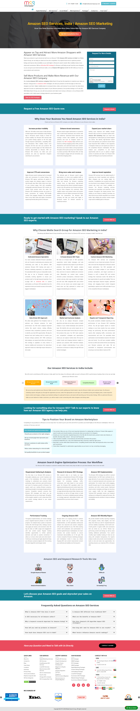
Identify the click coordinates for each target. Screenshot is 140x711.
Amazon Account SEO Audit (51, 382)
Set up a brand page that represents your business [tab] (36, 438)
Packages (85, 11)
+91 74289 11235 (101, 681)
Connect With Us (109, 220)
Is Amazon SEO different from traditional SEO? (89, 612)
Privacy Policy (27, 671)
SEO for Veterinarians (45, 672)
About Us (26, 659)
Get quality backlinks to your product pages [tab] (37, 452)
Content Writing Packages (77, 669)
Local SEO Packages (76, 673)
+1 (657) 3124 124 (101, 664)
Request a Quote (109, 3)
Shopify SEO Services (60, 659)
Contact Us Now (107, 645)
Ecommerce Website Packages (79, 680)
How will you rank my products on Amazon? (40, 627)
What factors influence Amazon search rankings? (90, 632)
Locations (26, 667)
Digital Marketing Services (46, 659)
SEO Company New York (46, 679)
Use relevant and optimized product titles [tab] (36, 430)
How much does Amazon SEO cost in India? (40, 632)
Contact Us (94, 11)
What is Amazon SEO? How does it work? (40, 612)
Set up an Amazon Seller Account (33, 382)
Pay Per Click (43, 674)
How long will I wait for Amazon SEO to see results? (92, 627)
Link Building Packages (77, 671)
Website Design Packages (77, 678)
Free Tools (103, 11)
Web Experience (75, 11)
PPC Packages (75, 663)
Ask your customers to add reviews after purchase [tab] (36, 444)
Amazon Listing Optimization (107, 382)
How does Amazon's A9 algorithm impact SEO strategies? (89, 622)
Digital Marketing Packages (78, 667)
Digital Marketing (41, 11)
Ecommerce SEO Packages (78, 675)
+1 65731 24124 (101, 683)
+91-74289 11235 (73, 4)
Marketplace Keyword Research (70, 382)
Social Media (63, 11)
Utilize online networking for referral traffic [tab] (37, 448)
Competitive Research (88, 382)
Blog (25, 663)
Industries (26, 669)
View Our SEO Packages (33, 97)
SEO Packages (75, 659)
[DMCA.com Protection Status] (30, 682)
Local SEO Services (44, 667)
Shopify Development (61, 661)
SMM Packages (75, 661)
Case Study (27, 665)
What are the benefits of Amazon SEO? (87, 616)
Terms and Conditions (29, 673)
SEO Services (53, 11)
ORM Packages (75, 665)
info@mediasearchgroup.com (91, 4)
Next (117, 383)
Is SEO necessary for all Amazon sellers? (40, 616)
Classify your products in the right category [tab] (37, 434)
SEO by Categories (28, 678)
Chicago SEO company (45, 677)
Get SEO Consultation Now (70, 34)
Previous (22, 383)
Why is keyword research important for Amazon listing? (45, 621)
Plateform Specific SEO (30, 675)
